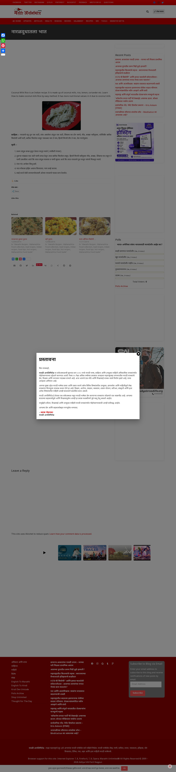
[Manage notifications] (170, 766)
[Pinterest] (3, 45)
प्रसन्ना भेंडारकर (47, 412)
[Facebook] (3, 35)
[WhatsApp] (3, 40)
